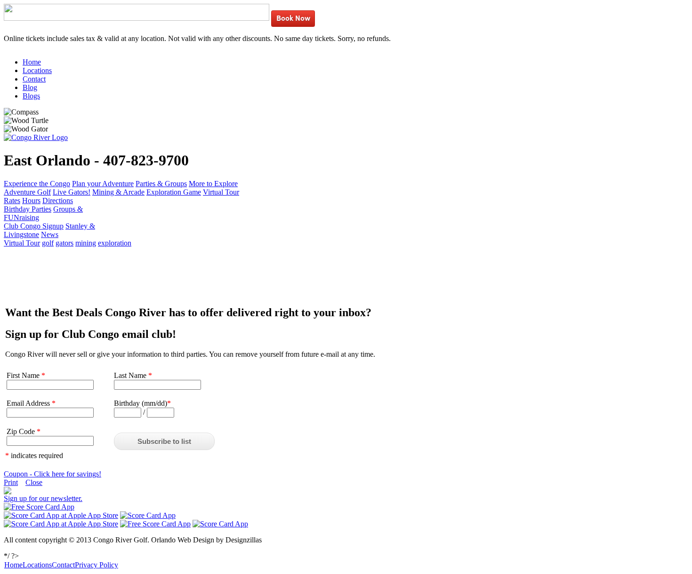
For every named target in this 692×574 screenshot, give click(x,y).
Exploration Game (173, 192)
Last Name (133, 375)
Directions (57, 201)
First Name (26, 375)
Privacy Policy (96, 565)
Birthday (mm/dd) (142, 403)
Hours (31, 201)
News (49, 234)
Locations (37, 70)
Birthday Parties (27, 209)
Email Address (31, 403)
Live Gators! (71, 192)
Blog (30, 87)
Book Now (293, 19)
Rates (12, 201)
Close (33, 482)
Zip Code (23, 431)
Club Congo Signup (34, 226)
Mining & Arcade (118, 192)
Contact (34, 79)
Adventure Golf (27, 192)
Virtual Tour (221, 192)
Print (11, 482)
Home (32, 62)
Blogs (31, 96)
